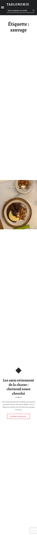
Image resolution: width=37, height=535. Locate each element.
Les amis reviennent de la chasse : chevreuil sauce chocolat (18, 387)
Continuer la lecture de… (20, 415)
